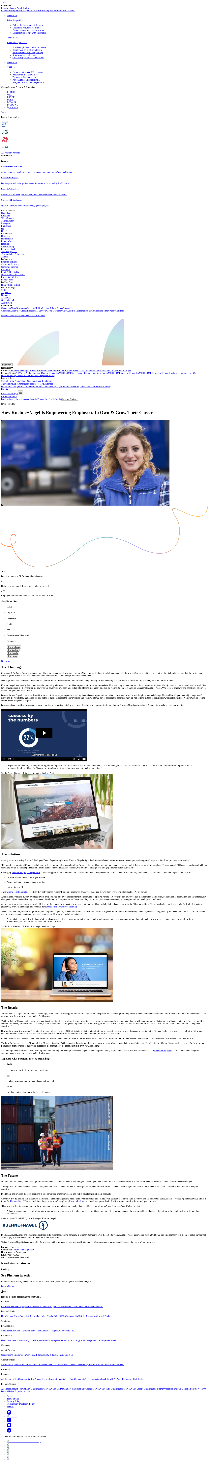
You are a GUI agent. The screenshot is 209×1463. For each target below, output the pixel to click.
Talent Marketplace (38, 1316)
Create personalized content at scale (28, 30)
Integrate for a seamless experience (28, 82)
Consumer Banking (10, 264)
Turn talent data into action (24, 77)
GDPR (12, 92)
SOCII (12, 97)
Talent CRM (59, 1316)
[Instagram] (9, 1432)
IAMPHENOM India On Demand (121, 373)
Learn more (7, 365)
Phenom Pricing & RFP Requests (16, 10)
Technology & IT (9, 251)
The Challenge (14, 647)
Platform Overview (9, 1306)
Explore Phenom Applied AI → (15, 8)
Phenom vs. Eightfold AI (133, 1379)
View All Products (104, 1316)
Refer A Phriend (116, 311)
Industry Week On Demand (21, 375)
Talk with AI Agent (122, 370)
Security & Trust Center (52, 308)
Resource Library (9, 396)
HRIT (4, 231)
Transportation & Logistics (13, 254)
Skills (3, 290)
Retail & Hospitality (10, 272)
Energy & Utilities (9, 277)
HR (2, 228)
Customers (6, 308)
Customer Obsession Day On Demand (172, 1389)
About (13, 308)
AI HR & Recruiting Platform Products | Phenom (53, 10)
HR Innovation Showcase (94, 373)
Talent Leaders (7, 221)
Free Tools (78, 370)
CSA (11, 100)
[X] (12, 1416)
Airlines (4, 256)
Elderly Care (7, 241)
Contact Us (68, 308)
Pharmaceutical (8, 249)
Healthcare (6, 236)
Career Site (25, 1316)
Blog (25, 370)
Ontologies (6, 295)
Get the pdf (6, 661)
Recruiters (5, 215)
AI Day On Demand (47, 373)
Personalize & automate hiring (26, 80)
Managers (5, 223)
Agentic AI (6, 297)
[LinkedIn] (9, 1421)
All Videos (20, 373)
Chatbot (50, 1316)
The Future (12, 656)
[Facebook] (9, 1414)
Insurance (5, 269)
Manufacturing (7, 246)
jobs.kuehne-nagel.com (23, 1249)
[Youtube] (9, 1426)
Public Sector (7, 279)
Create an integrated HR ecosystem (28, 72)
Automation (6, 303)
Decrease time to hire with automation (29, 33)
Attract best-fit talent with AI (25, 74)
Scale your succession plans (25, 55)
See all (4, 112)
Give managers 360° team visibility (28, 57)
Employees (6, 226)
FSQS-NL (13, 105)
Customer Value (73, 311)
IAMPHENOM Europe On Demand (153, 373)
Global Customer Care (56, 311)
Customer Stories (35, 370)
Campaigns (70, 1316)
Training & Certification (91, 311)
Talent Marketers (8, 218)
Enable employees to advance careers (29, 47)
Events (54, 370)
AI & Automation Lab (104, 370)
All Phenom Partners (10, 152)
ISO (10, 94)
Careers (29, 308)
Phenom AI (98, 1306)
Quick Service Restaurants (13, 274)
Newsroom (21, 308)
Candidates (6, 213)
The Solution (13, 650)
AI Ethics (37, 308)
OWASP (12, 102)
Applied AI (6, 292)
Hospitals (5, 244)
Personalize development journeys (28, 52)
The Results (13, 653)
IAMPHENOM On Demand (69, 373)
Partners (105, 311)
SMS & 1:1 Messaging (85, 1316)
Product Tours (31, 373)
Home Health (7, 238)
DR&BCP (13, 107)
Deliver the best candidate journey (28, 25)
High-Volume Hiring (10, 285)
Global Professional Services (33, 311)
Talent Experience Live (44, 375)
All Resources (16, 370)
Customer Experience (10, 311)
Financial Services (9, 262)
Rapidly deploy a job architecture (27, 50)
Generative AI (7, 300)
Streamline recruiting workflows (27, 27)
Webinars (47, 370)
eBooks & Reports (65, 370)
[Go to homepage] (104, 2)
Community (88, 370)
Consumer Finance (9, 267)
